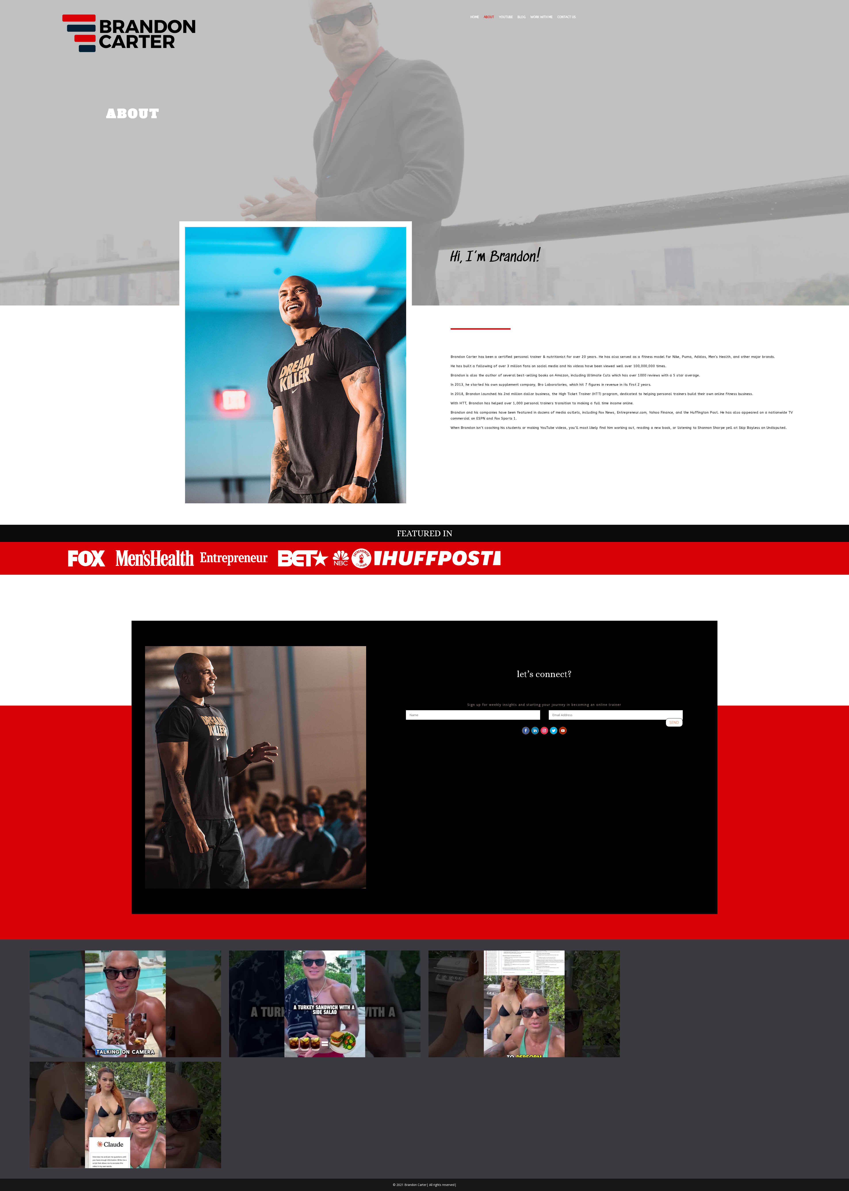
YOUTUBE (506, 17)
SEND (674, 722)
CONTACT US (566, 17)
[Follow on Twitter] (553, 730)
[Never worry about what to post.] (524, 1004)
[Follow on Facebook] (526, 730)
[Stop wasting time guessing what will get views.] (125, 1115)
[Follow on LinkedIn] (535, 730)
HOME (474, 17)
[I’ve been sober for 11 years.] (325, 1004)
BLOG (522, 17)
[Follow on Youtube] (563, 730)
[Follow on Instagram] (544, 730)
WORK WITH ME (541, 17)
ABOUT (489, 17)
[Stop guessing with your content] (125, 1004)
